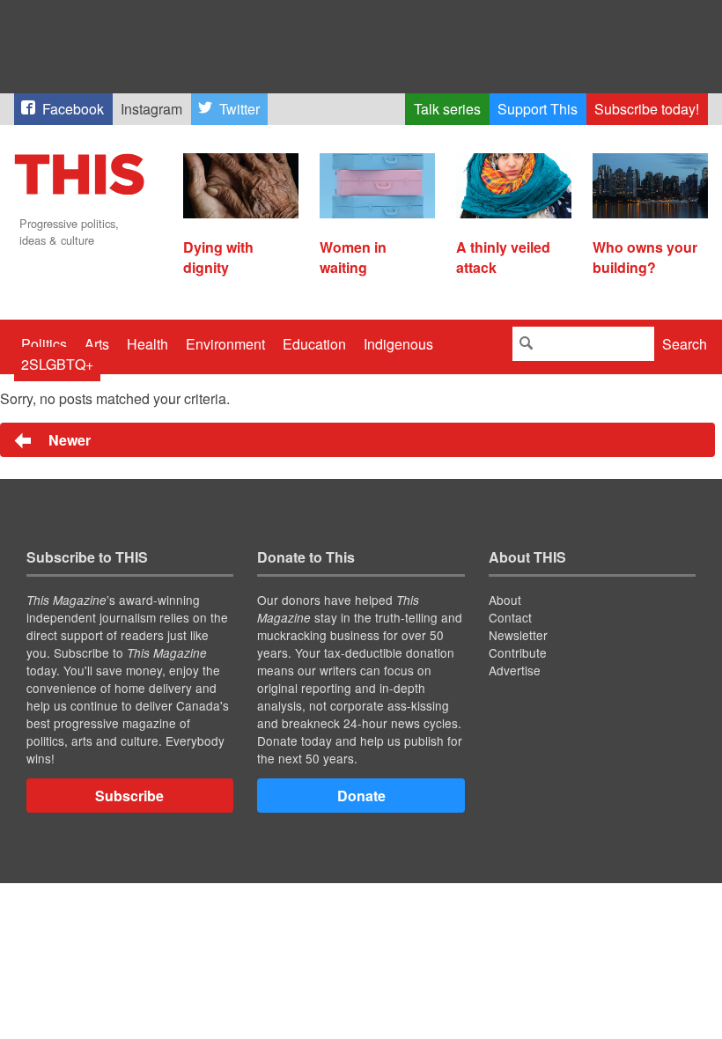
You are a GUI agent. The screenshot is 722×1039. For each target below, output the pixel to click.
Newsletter (518, 635)
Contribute (518, 652)
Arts (97, 344)
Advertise (515, 670)
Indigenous (398, 344)
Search (684, 344)
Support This (537, 109)
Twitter (239, 109)
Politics (44, 344)
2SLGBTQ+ (57, 364)
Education (314, 344)
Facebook (73, 109)
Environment (225, 344)
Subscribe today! (646, 109)
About (505, 599)
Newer (68, 440)
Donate (361, 795)
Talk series (447, 109)
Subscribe (129, 795)
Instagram (151, 109)
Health (147, 344)
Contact (510, 617)
